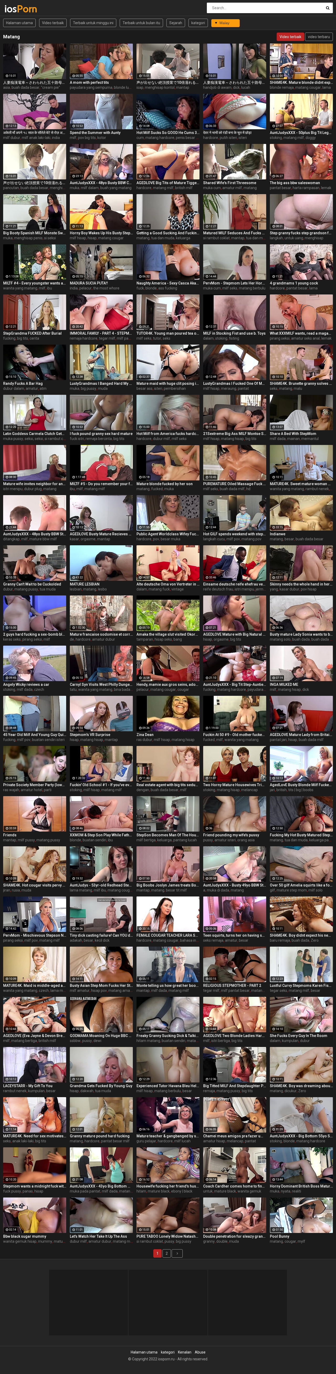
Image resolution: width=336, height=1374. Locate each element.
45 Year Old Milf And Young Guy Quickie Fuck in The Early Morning (34, 735)
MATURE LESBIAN (84, 584)
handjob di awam (217, 87)
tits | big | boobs (300, 790)
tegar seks (278, 990)
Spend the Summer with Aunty (95, 133)
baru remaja (280, 940)
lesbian (76, 589)
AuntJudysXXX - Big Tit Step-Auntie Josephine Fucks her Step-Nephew (234, 684)
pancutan (11, 188)
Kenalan (184, 1352)
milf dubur (11, 138)
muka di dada (218, 890)
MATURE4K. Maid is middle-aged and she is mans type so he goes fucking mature (34, 985)
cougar (183, 689)
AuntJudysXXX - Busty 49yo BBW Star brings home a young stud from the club (234, 885)
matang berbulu (252, 288)
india (56, 138)
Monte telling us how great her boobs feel (168, 985)
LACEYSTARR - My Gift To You (27, 1086)
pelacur (85, 288)
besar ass (144, 388)
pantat (243, 388)
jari (272, 790)
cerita (34, 338)
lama (326, 87)
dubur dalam (13, 388)
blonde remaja (282, 87)
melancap (249, 790)
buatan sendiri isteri (48, 740)
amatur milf (232, 188)
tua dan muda (162, 238)
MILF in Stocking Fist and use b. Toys (234, 333)
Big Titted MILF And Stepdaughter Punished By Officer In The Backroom (234, 1086)
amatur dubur (103, 639)
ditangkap (11, 539)
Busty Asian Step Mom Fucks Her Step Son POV (101, 985)
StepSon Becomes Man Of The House (168, 835)
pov (156, 539)
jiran (6, 890)
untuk (208, 1191)
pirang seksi (280, 338)
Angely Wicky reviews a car (26, 684)
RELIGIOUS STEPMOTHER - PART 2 (232, 985)
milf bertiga (146, 840)
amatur (32, 388)
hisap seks (163, 639)
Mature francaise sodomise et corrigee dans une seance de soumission (101, 634)
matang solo (280, 639)
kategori (198, 23)
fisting (234, 338)
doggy (311, 138)
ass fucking (167, 288)
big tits (22, 338)
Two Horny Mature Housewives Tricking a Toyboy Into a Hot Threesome (234, 785)
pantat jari (278, 740)
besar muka (170, 539)
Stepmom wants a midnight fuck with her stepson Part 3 (34, 1186)
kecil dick (102, 940)
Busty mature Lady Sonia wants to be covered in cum (301, 634)
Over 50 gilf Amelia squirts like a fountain (301, 885)
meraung (228, 388)
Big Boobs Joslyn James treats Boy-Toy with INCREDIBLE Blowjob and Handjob (168, 885)
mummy (45, 1241)
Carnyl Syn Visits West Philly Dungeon (101, 684)
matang (250, 188)
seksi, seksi (34, 439)
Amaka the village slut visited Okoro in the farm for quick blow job (168, 634)
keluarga (183, 238)
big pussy (88, 388)
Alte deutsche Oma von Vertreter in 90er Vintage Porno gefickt (168, 584)
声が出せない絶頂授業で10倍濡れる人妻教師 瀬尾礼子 (168, 82)
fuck (140, 288)
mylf (301, 1241)
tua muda (48, 589)
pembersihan (175, 388)
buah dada (301, 639)
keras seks (12, 639)
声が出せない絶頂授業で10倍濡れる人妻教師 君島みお (34, 183)
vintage (177, 589)
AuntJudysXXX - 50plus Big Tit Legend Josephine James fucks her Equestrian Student (301, 133)
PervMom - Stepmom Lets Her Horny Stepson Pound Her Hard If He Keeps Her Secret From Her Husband (234, 283)
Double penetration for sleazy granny (234, 1236)
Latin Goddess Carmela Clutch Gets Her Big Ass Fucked (34, 434)
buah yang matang (116, 188)
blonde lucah (124, 87)
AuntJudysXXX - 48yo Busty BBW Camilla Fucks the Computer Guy (101, 183)
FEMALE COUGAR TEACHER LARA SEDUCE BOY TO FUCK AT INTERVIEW (168, 935)
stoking (276, 138)
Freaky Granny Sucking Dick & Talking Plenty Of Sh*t (168, 1036)
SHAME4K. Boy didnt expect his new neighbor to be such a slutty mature (301, 935)
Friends (10, 835)
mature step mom (292, 890)
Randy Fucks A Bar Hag (23, 383)
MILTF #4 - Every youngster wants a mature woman (34, 283)
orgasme (88, 539)
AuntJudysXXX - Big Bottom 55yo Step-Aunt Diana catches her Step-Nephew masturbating (301, 1136)
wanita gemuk (249, 1191)
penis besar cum (189, 138)
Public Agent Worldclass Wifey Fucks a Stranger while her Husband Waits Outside (168, 534)
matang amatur (121, 990)
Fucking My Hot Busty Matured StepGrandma (301, 835)
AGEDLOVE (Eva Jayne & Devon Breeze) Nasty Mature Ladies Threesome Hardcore (34, 1036)
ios (18, 9)
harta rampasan (306, 188)
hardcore (210, 138)
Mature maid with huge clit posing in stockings (168, 383)
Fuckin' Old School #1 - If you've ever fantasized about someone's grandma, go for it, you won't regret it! (101, 785)
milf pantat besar (131, 338)
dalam (208, 338)
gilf (272, 890)
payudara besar (261, 689)
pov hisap (309, 589)
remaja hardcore (83, 338)
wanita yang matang (20, 288)
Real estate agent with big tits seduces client (168, 785)
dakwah (86, 1091)
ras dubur (144, 740)
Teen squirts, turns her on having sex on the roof (234, 935)
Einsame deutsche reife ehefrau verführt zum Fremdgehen (234, 584)
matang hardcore (159, 138)
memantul (310, 439)
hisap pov (99, 990)
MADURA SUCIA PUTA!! (89, 283)
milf (73, 138)
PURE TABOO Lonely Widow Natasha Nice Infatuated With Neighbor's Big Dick (168, 1236)
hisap (92, 238)
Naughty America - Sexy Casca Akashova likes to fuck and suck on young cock (168, 283)
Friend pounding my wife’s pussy (231, 835)
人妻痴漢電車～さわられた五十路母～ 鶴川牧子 (234, 82)
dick (236, 87)
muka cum (212, 188)
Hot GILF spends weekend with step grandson (234, 534)
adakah (76, 940)
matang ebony (199, 1041)
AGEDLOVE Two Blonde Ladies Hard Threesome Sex (234, 1036)
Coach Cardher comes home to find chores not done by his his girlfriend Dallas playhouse (234, 1186)
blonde (151, 288)
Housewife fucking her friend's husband (168, 1186)
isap (139, 87)
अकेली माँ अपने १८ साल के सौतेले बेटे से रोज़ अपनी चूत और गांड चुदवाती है (34, 133)
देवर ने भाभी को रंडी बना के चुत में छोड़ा (227, 133)
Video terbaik (53, 23)
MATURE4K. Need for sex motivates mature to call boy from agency (34, 1136)
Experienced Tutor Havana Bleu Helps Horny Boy (168, 1086)
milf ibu (100, 890)
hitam (141, 1191)
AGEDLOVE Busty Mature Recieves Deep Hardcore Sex (101, 534)
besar (289, 539)
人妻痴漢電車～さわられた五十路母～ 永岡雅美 (34, 82)
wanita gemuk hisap (19, 1241)
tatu (73, 689)
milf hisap (78, 238)
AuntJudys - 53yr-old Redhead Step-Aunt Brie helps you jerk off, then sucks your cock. (101, 885)
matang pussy (26, 589)
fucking (9, 338)
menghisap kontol (160, 87)
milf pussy (26, 840)
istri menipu (13, 489)
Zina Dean (145, 735)
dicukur (291, 1091)
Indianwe (277, 534)
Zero (315, 940)
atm (43, 388)
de (72, 639)
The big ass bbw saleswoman (295, 183)
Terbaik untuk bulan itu (141, 23)
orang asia (246, 840)
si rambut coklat (216, 238)
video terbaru (319, 37)
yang (274, 589)
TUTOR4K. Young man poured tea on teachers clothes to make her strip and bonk (168, 333)
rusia (16, 890)
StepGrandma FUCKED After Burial (32, 333)
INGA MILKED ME (284, 684)
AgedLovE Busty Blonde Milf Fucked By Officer (301, 785)
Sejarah (175, 23)
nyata (285, 1191)
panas (28, 1191)
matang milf (294, 138)
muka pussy (13, 439)
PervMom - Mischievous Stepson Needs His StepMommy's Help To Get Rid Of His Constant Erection (34, 935)
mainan (293, 439)
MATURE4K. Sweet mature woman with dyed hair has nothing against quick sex (301, 484)
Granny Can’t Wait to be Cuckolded (32, 584)
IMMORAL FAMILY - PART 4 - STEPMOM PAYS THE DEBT (101, 333)
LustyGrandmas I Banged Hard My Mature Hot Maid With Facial (101, 383)
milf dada (278, 439)
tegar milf (107, 338)
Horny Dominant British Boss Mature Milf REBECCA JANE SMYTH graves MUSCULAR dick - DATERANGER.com (301, 1186)
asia (6, 87)
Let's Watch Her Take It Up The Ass (98, 1236)
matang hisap (232, 439)
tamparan (144, 639)
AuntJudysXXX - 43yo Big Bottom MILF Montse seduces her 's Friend (101, 1186)
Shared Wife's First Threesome (229, 183)
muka (74, 188)
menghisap (314, 238)
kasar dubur (289, 589)
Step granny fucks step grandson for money (301, 233)
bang (178, 639)
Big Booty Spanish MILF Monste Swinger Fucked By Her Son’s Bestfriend (34, 233)
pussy (208, 840)
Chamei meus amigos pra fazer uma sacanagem (234, 1136)
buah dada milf (232, 489)
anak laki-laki (23, 1141)
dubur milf (161, 439)
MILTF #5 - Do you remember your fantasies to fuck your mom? (101, 484)
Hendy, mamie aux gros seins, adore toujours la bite (168, 684)
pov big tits (87, 138)
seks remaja (213, 940)
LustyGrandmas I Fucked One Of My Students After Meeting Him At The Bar (234, 383)
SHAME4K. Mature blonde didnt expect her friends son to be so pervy (301, 82)
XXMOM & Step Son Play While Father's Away (101, 835)
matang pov (251, 539)
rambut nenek (317, 489)
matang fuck (159, 589)
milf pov (233, 539)
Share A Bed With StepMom (293, 434)
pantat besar (280, 188)
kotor (101, 138)
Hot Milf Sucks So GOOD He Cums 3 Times (168, 133)
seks (166, 338)
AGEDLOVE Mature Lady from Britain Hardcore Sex (301, 735)
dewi (97, 1041)
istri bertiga (220, 1041)
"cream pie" (50, 87)
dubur (8, 589)
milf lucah (182, 1141)
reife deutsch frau (218, 589)
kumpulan (290, 1041)
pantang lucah (185, 840)
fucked (157, 489)
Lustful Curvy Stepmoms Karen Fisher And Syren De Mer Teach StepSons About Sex (301, 985)
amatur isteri (225, 840)
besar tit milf (176, 890)
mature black (159, 1191)
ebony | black (181, 1191)
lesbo (102, 589)
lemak (326, 188)
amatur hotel (31, 790)
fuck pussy (12, 1191)
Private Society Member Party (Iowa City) (34, 785)
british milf (184, 188)
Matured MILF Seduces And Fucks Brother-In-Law (234, 233)
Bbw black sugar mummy (24, 1236)
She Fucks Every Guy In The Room (298, 1036)
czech (39, 689)
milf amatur (80, 990)
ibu (49, 288)
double (222, 1241)
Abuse (200, 1352)
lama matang (81, 890)
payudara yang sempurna (91, 87)
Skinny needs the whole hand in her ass (301, 584)
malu (298, 388)
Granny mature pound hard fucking (100, 1136)
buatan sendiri (94, 840)
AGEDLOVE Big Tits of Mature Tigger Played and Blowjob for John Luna (168, 183)
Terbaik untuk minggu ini (93, 23)
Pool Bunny (279, 1236)
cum (140, 138)
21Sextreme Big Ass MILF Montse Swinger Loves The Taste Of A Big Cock (234, 434)
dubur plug (33, 489)
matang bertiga (24, 1041)
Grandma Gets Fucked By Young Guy (101, 1086)
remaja (209, 1091)
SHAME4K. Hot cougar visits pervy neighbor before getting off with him (34, 885)
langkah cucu (214, 539)
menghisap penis (28, 238)
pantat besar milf (115, 1141)
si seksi (50, 238)
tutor (157, 338)
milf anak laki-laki (36, 138)
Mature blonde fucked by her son (164, 484)
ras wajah (11, 790)
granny (209, 1241)
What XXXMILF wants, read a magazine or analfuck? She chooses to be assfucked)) (301, 333)
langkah (276, 238)
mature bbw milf (43, 539)
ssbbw (75, 1041)
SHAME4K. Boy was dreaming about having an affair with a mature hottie (301, 1086)
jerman (261, 589)
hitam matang (148, 1041)
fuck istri (77, 439)
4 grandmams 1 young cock (294, 283)
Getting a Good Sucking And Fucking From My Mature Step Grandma (168, 233)
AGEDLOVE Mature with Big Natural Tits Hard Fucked (234, 634)
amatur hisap (214, 1141)
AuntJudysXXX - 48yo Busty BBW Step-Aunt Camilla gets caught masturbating (34, 534)
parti (47, 790)
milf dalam (90, 188)
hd (248, 489)
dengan (142, 790)
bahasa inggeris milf (197, 940)
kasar (74, 539)
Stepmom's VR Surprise (90, 735)
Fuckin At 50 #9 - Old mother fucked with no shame (234, 735)
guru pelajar (146, 1141)
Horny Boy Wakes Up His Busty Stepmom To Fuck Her (101, 233)
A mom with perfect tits (89, 82)
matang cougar (308, 87)
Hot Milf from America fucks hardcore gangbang (168, 434)
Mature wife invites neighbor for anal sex (34, 484)
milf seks (229, 288)
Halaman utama (19, 23)
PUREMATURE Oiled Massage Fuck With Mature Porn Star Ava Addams (234, 484)
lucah (245, 87)
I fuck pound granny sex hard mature (101, 434)
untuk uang (294, 238)
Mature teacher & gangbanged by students (168, 1136)
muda (103, 388)
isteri (243, 138)
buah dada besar (25, 87)
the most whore (106, 288)
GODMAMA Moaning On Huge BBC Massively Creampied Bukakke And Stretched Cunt (101, 1036)
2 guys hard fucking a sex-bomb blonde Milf (34, 634)
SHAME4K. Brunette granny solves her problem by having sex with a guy (301, 383)
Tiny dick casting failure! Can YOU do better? (101, 935)
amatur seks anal (305, 338)
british (281, 790)
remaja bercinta (99, 439)
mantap (182, 87)
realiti (296, 1191)
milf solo (315, 890)
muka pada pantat (85, 1191)
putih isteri (228, 138)
